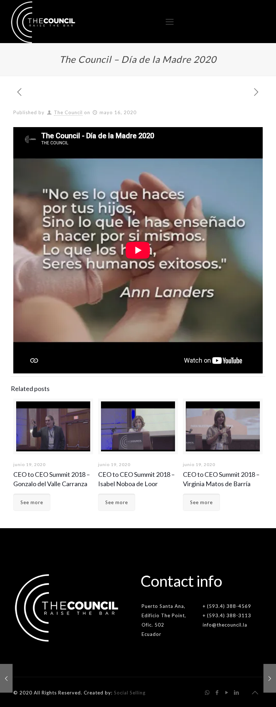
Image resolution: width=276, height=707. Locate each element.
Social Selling (130, 693)
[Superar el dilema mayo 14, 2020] (6, 678)
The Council (68, 112)
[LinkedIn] (236, 692)
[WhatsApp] (207, 692)
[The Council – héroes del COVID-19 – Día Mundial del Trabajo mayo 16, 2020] (269, 678)
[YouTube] (227, 692)
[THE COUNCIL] (43, 21)
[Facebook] (217, 692)
